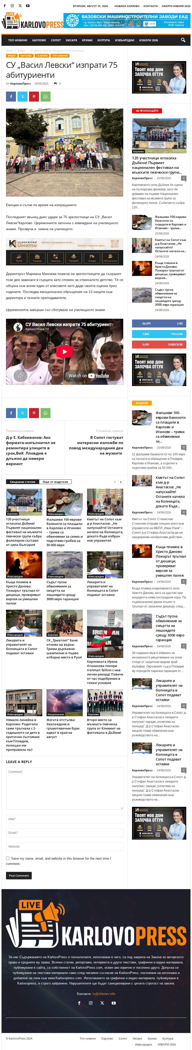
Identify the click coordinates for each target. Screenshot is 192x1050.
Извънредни (124, 40)
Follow (177, 334)
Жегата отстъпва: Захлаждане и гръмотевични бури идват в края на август (63, 728)
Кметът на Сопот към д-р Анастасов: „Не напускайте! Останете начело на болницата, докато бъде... (170, 491)
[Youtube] (28, 6)
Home (9, 50)
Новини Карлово (127, 6)
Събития (42, 55)
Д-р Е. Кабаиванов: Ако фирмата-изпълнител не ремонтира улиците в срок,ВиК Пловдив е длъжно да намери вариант (31, 450)
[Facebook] (5, 6)
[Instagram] (12, 6)
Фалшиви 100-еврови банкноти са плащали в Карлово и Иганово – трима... (170, 222)
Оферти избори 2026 (176, 6)
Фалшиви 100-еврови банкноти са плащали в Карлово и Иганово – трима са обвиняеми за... (171, 427)
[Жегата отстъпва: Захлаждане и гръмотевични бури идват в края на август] (64, 702)
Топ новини (17, 40)
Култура (104, 40)
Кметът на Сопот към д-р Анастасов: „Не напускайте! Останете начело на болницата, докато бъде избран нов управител (105, 530)
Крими (87, 40)
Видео (21, 50)
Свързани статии (22, 482)
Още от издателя (55, 482)
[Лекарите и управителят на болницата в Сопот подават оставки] (105, 564)
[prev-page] (114, 482)
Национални (56, 714)
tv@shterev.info (103, 994)
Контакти (151, 6)
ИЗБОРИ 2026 (148, 40)
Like (180, 323)
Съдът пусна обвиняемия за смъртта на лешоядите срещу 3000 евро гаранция (62, 590)
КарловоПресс (20, 83)
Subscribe (175, 344)
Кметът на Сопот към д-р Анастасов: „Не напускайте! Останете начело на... (170, 245)
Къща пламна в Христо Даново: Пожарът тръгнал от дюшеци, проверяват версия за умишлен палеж (23, 592)
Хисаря (71, 40)
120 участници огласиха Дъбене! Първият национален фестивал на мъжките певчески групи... (157, 165)
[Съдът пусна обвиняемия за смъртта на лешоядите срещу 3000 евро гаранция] (64, 565)
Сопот (56, 40)
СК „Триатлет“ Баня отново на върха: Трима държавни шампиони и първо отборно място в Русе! (64, 648)
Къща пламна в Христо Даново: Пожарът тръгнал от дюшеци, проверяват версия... (170, 270)
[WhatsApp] (45, 97)
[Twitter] (20, 6)
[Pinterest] (34, 97)
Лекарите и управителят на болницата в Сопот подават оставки (102, 588)
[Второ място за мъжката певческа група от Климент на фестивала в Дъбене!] (105, 702)
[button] (183, 40)
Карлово (39, 40)
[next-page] (120, 482)
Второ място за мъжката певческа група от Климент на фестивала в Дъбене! (104, 726)
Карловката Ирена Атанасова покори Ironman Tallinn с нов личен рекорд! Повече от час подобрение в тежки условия (105, 672)
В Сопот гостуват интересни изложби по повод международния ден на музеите (96, 445)
